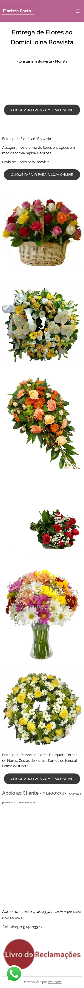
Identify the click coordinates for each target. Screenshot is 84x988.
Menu (77, 10)
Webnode (55, 982)
